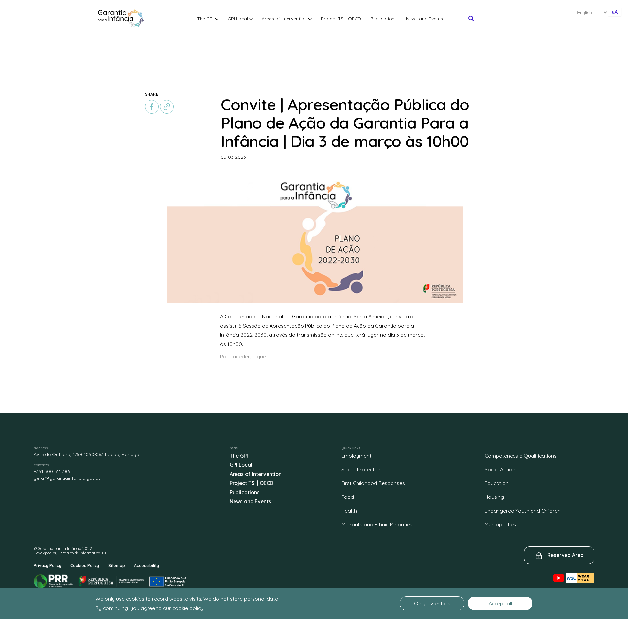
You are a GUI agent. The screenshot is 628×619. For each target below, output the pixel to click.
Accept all (500, 603)
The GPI (206, 19)
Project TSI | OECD (341, 19)
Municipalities (500, 524)
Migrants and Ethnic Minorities (376, 524)
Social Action (500, 469)
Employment (356, 455)
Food (347, 497)
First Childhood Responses (373, 483)
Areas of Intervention (285, 19)
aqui (272, 356)
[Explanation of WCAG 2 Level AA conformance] (580, 573)
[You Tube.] (559, 573)
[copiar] (167, 107)
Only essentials (432, 603)
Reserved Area (565, 555)
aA (615, 12)
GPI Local (238, 19)
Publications (383, 19)
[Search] (471, 18)
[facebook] (152, 106)
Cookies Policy (84, 565)
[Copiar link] (167, 106)
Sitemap (116, 565)
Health (349, 510)
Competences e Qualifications (521, 455)
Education (497, 483)
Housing (494, 497)
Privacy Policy (47, 565)
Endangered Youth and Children (523, 510)
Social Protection (361, 469)
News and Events (424, 19)
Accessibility (146, 565)
